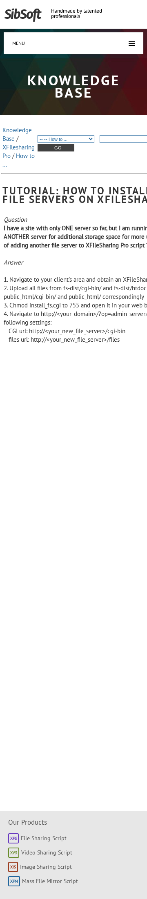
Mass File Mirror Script (50, 881)
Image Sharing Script (46, 866)
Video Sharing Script (46, 852)
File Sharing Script (44, 838)
